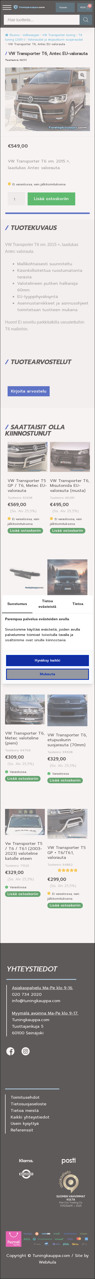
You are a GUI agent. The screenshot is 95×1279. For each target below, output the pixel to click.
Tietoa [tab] (77, 604)
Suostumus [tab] (17, 604)
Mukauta (47, 674)
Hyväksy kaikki (47, 660)
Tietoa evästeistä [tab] (47, 604)
